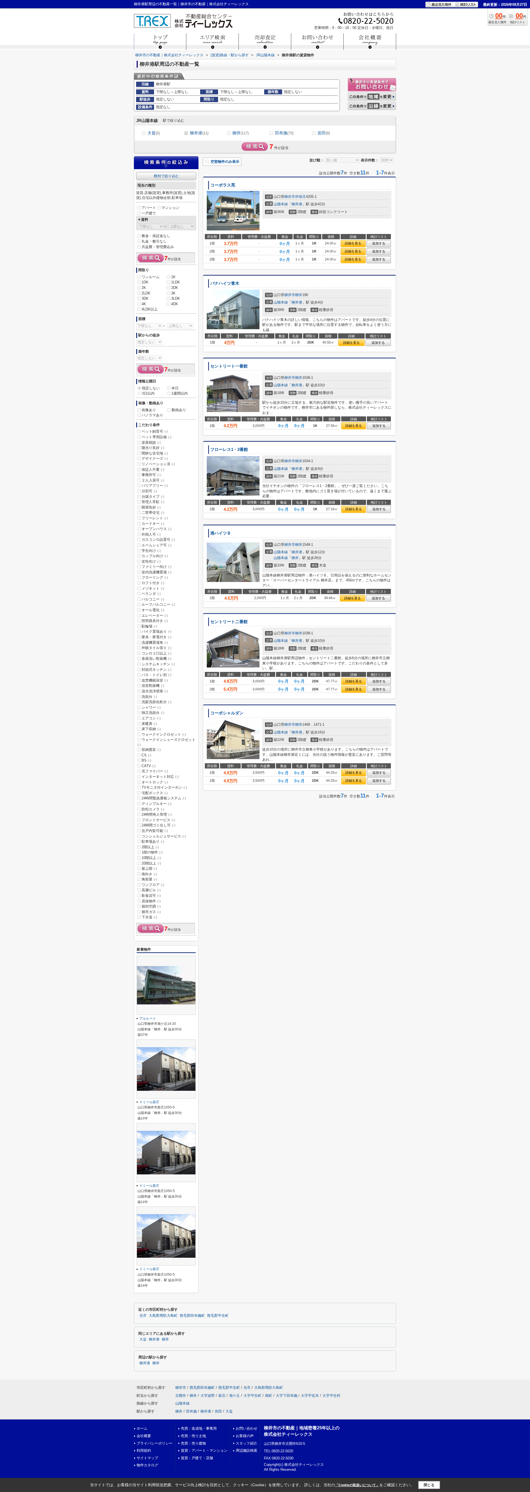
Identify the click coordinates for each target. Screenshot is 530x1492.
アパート (149, 208)
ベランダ (151, 594)
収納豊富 (151, 750)
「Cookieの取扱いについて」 (357, 1485)
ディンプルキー (156, 804)
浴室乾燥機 (153, 685)
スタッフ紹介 (246, 1443)
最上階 (149, 868)
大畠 (153, 133)
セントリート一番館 (229, 366)
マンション (170, 208)
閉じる (429, 1485)
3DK (145, 298)
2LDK (146, 293)
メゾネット (153, 588)
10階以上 (151, 858)
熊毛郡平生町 (218, 1316)
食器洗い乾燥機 (156, 658)
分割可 (149, 491)
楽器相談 (151, 442)
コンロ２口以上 (156, 653)
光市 (143, 1316)
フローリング (155, 577)
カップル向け (155, 556)
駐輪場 (149, 626)
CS (146, 755)
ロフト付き (153, 583)
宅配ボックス (155, 793)
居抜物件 (151, 901)
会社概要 (144, 1436)
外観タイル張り (156, 648)
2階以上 (150, 847)
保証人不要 (153, 469)
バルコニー (153, 599)
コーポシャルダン (226, 713)
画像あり (149, 410)
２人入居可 (153, 480)
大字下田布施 (286, 1395)
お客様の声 (245, 1436)
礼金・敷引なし (154, 241)
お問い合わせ (246, 1428)
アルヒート (147, 1018)
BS (146, 760)
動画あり (179, 410)
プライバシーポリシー (155, 1443)
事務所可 (151, 475)
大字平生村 (331, 1395)
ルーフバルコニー (158, 604)
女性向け (151, 561)
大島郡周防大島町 (163, 1316)
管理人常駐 (153, 502)
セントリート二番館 (229, 621)
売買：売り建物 (193, 1443)
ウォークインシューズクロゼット (166, 742)
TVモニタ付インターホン (164, 787)
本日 (175, 388)
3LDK (175, 298)
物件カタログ (147, 1465)
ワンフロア (153, 885)
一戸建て (149, 213)
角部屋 (149, 879)
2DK (174, 288)
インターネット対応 (160, 777)
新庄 (222, 1395)
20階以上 (151, 863)
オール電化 (153, 610)
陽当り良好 (153, 448)
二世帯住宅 (153, 512)
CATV (149, 766)
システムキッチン (158, 664)
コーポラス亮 (222, 185)
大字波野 (207, 1395)
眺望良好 (151, 507)
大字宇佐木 (310, 1395)
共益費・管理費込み (158, 247)
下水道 (149, 917)
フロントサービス (158, 820)
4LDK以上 (150, 309)
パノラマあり (152, 415)
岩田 (323, 133)
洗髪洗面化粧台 (156, 702)
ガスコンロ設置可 (158, 540)
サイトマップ (147, 1458)
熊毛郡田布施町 (192, 1316)
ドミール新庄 (149, 1102)
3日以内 (148, 393)
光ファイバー (155, 771)
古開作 (180, 1395)
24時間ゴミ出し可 (158, 825)
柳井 (240, 133)
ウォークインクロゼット (164, 734)
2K (144, 288)
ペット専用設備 (156, 437)
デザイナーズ (155, 458)
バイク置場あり (156, 631)
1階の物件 (152, 852)
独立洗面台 (153, 713)
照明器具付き (155, 621)
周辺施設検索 (246, 1450)
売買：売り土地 (193, 1436)
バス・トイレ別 (156, 675)
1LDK (175, 282)
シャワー (151, 707)
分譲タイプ (153, 496)
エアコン (151, 718)
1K (173, 277)
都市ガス (151, 912)
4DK (174, 304)
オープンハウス (156, 529)
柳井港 (199, 133)
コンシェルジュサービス (164, 836)
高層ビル (151, 890)
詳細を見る (353, 243)
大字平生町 (252, 1395)
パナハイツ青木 (224, 283)
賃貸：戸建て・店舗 (197, 1458)
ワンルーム (151, 277)
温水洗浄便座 (155, 691)
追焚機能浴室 (155, 680)
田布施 (284, 133)
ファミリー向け (156, 567)
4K (144, 304)
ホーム (142, 1428)
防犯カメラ (153, 809)
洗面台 (149, 697)
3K (173, 293)
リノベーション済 (158, 464)
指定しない (151, 388)
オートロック (155, 782)
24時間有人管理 (157, 814)
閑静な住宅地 (155, 453)
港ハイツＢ (220, 533)
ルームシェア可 (156, 545)
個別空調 (151, 906)
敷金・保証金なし (156, 236)
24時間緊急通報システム (164, 798)
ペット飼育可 (155, 431)
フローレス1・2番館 (229, 449)
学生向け (151, 551)
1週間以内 (179, 393)
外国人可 (151, 534)
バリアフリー (155, 485)
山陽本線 (281, 204)
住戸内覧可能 (155, 831)
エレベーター (155, 615)
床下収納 (151, 729)
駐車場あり (153, 841)
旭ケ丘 (234, 1395)
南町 (268, 1395)
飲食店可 (151, 895)
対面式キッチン (156, 669)
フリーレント (155, 518)
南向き (149, 874)
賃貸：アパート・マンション (204, 1450)
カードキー (153, 524)
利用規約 (144, 1450)
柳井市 (289, 197)
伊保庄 (300, 197)
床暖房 (149, 724)
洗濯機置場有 (155, 642)
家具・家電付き (156, 637)
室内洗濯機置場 (156, 572)
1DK (145, 282)
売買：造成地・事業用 (199, 1428)
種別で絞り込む (166, 176)
